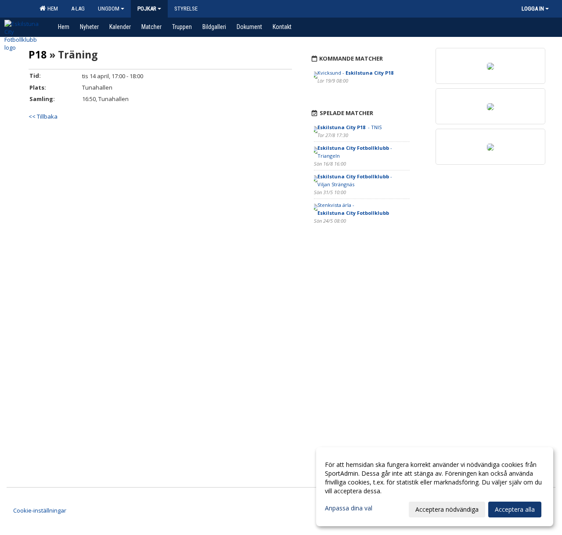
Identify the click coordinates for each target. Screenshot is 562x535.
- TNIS (349, 127)
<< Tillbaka (43, 116)
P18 (38, 54)
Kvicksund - (355, 72)
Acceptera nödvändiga (447, 509)
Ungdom (108, 8)
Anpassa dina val (348, 508)
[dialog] (434, 486)
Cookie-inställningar (39, 510)
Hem (51, 8)
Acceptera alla (515, 509)
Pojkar (146, 8)
